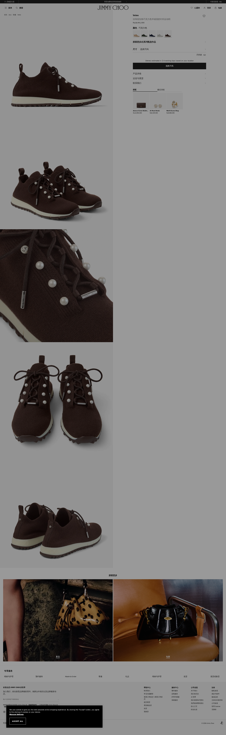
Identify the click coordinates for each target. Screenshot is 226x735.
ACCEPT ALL (17, 721)
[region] (54, 716)
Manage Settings (16, 714)
